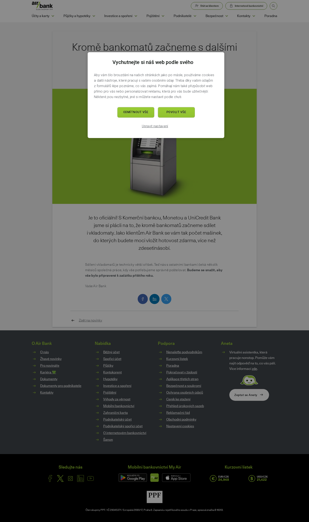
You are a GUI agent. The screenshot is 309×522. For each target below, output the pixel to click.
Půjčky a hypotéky (76, 16)
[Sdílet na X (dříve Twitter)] (166, 299)
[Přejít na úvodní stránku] (42, 6)
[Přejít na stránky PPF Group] (154, 497)
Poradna (270, 16)
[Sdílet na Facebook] (143, 299)
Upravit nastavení (155, 126)
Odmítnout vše (135, 112)
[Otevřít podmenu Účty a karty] (52, 16)
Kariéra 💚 (48, 372)
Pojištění (153, 16)
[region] (156, 95)
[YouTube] (91, 478)
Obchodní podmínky (181, 419)
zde (254, 369)
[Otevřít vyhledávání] (273, 6)
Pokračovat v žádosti (181, 372)
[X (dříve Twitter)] (60, 478)
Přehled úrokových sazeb (185, 406)
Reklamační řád (178, 413)
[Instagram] (70, 478)
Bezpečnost (214, 16)
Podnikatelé (182, 16)
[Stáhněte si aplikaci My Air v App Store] (176, 477)
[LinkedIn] (80, 478)
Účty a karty (40, 16)
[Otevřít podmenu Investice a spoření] (135, 16)
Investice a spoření (118, 16)
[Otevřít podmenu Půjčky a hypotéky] (93, 16)
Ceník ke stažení (178, 399)
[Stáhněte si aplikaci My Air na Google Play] (133, 477)
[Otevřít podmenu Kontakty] (253, 16)
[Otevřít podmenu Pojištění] (162, 16)
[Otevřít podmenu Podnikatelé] (194, 16)
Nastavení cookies (180, 426)
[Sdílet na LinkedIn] (154, 299)
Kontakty (243, 16)
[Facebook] (50, 478)
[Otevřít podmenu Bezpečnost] (226, 16)
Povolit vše (176, 112)
